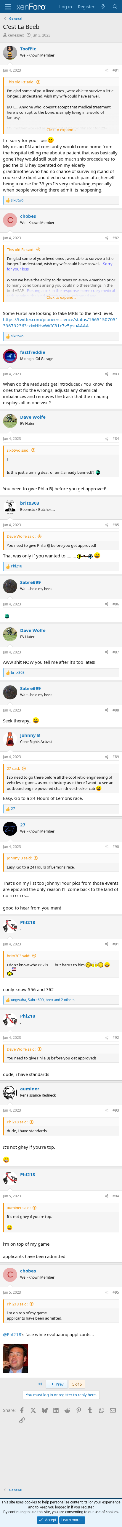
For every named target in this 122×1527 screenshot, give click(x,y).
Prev (59, 1384)
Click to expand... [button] (61, 129)
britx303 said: (18, 955)
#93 (116, 1110)
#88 (116, 710)
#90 (116, 846)
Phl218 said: (17, 1122)
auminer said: (18, 1207)
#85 (116, 524)
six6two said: (18, 450)
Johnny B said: (19, 858)
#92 (116, 1037)
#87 (116, 652)
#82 (116, 237)
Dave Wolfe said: (21, 536)
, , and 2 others (43, 1000)
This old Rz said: (20, 82)
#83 (116, 374)
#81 (116, 70)
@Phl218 (12, 1334)
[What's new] (103, 6)
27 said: (13, 768)
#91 (116, 944)
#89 (116, 756)
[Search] (115, 6)
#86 (116, 604)
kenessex (16, 35)
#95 (116, 1292)
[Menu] (8, 7)
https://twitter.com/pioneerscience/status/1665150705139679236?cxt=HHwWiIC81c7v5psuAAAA (60, 322)
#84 (116, 438)
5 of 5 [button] (77, 1384)
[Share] (106, 70)
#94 (116, 1196)
